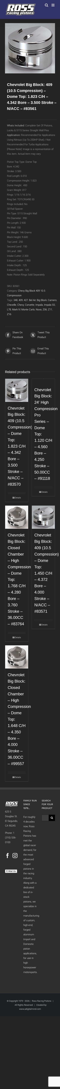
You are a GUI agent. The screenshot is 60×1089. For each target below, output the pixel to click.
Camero (52, 300)
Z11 (50, 309)
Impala (39, 304)
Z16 (9, 314)
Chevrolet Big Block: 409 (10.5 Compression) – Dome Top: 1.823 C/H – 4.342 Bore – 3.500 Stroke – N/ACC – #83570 (20, 446)
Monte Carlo (28, 309)
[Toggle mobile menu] (53, 5)
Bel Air (32, 300)
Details (18, 498)
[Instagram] (15, 855)
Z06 (45, 309)
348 (16, 300)
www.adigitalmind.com (30, 1009)
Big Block (42, 300)
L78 (9, 309)
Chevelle (11, 304)
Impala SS (49, 304)
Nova (39, 309)
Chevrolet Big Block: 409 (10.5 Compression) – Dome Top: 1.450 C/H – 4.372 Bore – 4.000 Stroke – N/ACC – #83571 (46, 573)
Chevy (20, 304)
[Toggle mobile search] (46, 5)
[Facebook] (7, 855)
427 (26, 300)
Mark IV (16, 309)
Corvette (29, 304)
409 (21, 300)
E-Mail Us (11, 871)
